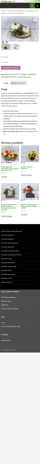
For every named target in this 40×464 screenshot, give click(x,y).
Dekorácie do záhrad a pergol (11, 255)
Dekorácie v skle (6, 259)
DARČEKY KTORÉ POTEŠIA (8, 266)
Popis (6, 83)
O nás (3, 322)
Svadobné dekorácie (8, 262)
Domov (3, 11)
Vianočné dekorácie (8, 274)
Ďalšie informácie (18, 83)
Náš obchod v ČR (6, 278)
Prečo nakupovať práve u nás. (10, 326)
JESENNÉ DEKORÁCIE (15, 11)
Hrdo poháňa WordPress (8, 350)
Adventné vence (6, 270)
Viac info (4, 177)
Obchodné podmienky (8, 297)
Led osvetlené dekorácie (9, 243)
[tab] (6, 83)
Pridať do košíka (11, 68)
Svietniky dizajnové (7, 247)
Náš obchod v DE (6, 282)
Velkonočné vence (7, 235)
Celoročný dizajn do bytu (10, 251)
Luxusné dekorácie (7, 239)
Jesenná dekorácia (24, 77)
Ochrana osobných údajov (9, 309)
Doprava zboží (5, 340)
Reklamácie (5, 305)
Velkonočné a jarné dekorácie (11, 231)
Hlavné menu (37, 5)
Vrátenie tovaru (6, 301)
